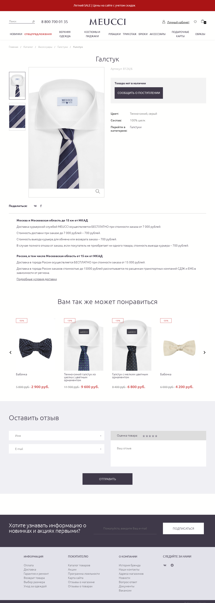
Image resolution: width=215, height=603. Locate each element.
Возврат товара (34, 578)
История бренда (129, 565)
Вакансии (125, 590)
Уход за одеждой (35, 586)
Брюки (143, 34)
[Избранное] (195, 22)
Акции (72, 569)
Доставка (30, 569)
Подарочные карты (180, 34)
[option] (66, 132)
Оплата (29, 565)
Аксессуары (157, 34)
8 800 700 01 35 (54, 21)
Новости (124, 578)
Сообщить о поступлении (139, 93)
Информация (33, 556)
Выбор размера (34, 582)
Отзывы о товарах (80, 586)
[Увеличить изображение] (98, 191)
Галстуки (136, 127)
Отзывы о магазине (81, 582)
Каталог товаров (79, 565)
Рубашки (115, 34)
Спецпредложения (38, 34)
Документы (126, 586)
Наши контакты (129, 569)
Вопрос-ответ (128, 582)
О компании (128, 556)
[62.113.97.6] (107, 21)
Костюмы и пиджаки (92, 34)
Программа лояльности (84, 573)
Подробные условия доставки (37, 279)
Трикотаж (129, 34)
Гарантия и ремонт (36, 573)
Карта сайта (75, 578)
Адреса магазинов (131, 573)
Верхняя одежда (65, 34)
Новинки (16, 34)
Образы (200, 34)
